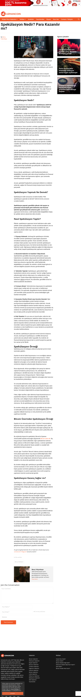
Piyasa (48, 19)
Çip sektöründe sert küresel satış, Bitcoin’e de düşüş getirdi (67, 52)
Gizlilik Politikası (6, 690)
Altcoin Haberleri (33, 672)
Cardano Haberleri (34, 666)
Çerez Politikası (15, 689)
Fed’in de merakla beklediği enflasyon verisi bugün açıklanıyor (68, 70)
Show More (35, 579)
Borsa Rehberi (19, 562)
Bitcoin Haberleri (33, 659)
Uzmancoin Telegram (20, 552)
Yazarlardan (40, 19)
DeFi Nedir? (59, 666)
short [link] (22, 279)
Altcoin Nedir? (59, 661)
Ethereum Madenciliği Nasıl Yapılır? (65, 664)
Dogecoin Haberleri (34, 668)
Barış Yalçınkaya (38, 569)
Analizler (31, 19)
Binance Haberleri (34, 664)
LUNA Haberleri (33, 674)
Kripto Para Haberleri (9, 19)
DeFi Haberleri (33, 680)
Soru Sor (56, 19)
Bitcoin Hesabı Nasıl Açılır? (63, 668)
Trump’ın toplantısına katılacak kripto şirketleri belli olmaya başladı (67, 88)
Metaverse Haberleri (34, 678)
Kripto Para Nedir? (61, 659)
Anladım (12, 693)
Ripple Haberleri (33, 662)
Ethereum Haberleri (34, 661)
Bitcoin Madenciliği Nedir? (63, 662)
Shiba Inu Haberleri (34, 676)
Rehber (22, 19)
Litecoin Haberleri (33, 670)
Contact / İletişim (67, 19)
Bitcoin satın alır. (45, 438)
